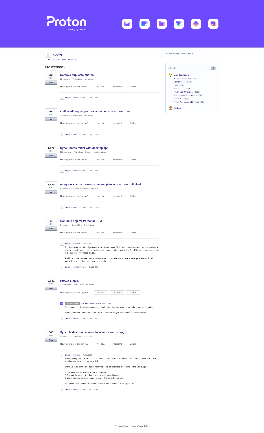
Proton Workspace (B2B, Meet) (187, 102)
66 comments (65, 336)
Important (118, 87)
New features (89, 225)
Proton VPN (179, 99)
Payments (94, 188)
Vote (51, 83)
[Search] (213, 68)
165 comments (65, 152)
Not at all (102, 87)
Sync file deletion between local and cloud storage (93, 332)
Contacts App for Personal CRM (81, 221)
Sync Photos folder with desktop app (84, 148)
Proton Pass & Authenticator (185, 95)
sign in (190, 54)
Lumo (176, 85)
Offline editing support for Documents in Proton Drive (95, 111)
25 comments (65, 115)
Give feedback (181, 75)
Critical (135, 87)
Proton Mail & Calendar (184, 92)
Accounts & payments (81, 188)
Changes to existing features (95, 152)
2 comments (64, 225)
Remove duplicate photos (77, 75)
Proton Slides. (69, 280)
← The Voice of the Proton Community (60, 60)
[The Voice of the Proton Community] (132, 24)
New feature (88, 79)
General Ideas (77, 225)
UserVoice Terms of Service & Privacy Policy (132, 426)
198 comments (65, 285)
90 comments (65, 188)
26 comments (65, 79)
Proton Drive (77, 79)
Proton (177, 108)
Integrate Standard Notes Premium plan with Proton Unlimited (100, 184)
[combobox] (190, 68)
